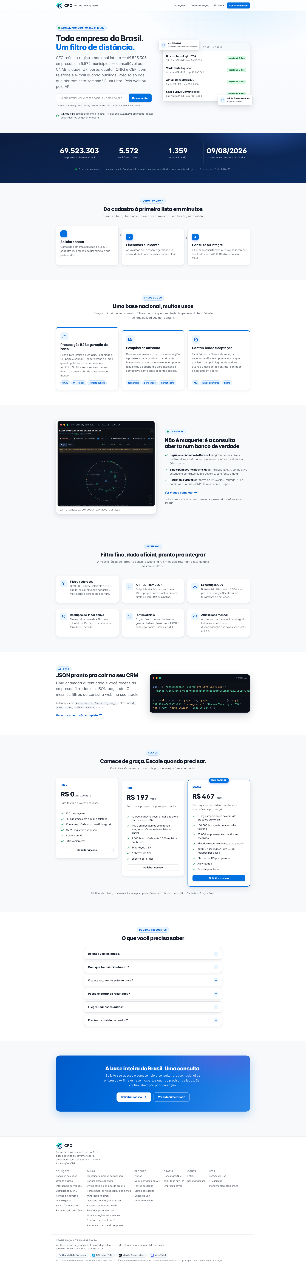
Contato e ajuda (143, 1200)
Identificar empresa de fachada (105, 1176)
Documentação (200, 5)
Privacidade (215, 1180)
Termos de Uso (217, 1176)
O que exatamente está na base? (110, 980)
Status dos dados (144, 1190)
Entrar (219, 5)
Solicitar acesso (238, 5)
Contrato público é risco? (101, 1220)
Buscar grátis (140, 98)
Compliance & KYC (66, 1190)
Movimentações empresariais (103, 1215)
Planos (138, 1176)
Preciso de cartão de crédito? (108, 1020)
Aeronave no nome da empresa (105, 1225)
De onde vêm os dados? (104, 953)
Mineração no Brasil (98, 1195)
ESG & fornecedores (67, 1205)
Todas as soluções (66, 1176)
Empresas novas (173, 1185)
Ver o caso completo (179, 492)
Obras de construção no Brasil (104, 1200)
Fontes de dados (143, 1185)
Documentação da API (147, 1180)
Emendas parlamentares (101, 1210)
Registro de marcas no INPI (102, 1205)
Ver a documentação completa (77, 715)
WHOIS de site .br (174, 1180)
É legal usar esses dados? (106, 1007)
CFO (81, 5)
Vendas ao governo (67, 1195)
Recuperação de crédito (69, 1210)
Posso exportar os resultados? (109, 993)
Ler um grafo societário (100, 1180)
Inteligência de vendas (69, 1185)
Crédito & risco (64, 1180)
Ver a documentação (171, 1097)
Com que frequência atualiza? (108, 967)
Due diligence (63, 1200)
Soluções (180, 5)
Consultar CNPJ (173, 1176)
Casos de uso (142, 1195)
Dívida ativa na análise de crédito (106, 1185)
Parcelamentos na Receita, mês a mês (109, 1190)
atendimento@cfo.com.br (223, 1185)
